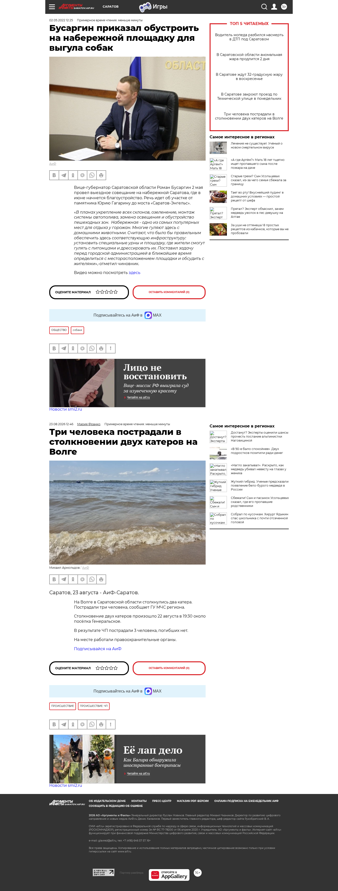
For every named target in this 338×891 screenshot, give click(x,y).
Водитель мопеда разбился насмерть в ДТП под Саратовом (249, 37)
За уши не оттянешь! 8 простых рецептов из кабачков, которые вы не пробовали (260, 229)
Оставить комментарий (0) (169, 292)
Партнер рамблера (131, 872)
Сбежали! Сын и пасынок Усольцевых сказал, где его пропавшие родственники (260, 502)
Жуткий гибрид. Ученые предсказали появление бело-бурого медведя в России (260, 485)
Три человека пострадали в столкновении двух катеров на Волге (249, 116)
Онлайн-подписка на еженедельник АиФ (246, 801)
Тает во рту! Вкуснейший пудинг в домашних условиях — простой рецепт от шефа (257, 196)
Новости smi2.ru (65, 409)
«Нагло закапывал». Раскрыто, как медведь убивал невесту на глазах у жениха (258, 469)
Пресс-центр (161, 801)
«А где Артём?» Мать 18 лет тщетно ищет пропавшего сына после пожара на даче (258, 164)
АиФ (52, 164)
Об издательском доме (107, 801)
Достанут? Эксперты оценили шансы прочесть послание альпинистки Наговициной (259, 436)
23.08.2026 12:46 (61, 424)
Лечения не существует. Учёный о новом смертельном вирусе (257, 145)
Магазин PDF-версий (193, 801)
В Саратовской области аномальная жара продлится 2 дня (249, 57)
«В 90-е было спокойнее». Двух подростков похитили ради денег (257, 451)
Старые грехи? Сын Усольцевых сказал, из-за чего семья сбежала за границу (258, 180)
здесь (134, 272)
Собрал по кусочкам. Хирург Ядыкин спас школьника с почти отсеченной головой (259, 518)
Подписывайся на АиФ (97, 648)
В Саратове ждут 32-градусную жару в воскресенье (249, 77)
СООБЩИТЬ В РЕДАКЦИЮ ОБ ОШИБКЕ (116, 806)
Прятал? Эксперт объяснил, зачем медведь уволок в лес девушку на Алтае (257, 213)
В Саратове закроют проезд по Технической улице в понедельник (249, 96)
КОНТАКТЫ (138, 801)
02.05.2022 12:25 (61, 20)
